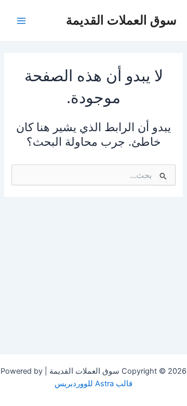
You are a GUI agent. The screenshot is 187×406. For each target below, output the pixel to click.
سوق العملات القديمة (121, 20)
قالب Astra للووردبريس (93, 383)
